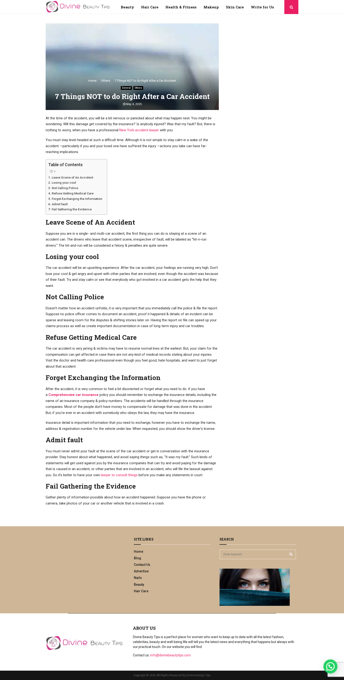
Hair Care (149, 7)
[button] (330, 666)
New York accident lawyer (139, 130)
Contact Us (142, 565)
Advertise (141, 571)
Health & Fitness (181, 7)
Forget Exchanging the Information (77, 199)
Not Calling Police (65, 188)
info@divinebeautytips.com (170, 655)
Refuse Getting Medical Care (73, 193)
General (126, 88)
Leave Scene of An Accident (72, 177)
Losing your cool (64, 182)
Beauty (127, 7)
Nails (138, 578)
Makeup (211, 7)
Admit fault (60, 204)
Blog (137, 558)
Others (138, 88)
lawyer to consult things (119, 475)
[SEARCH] (291, 554)
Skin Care (235, 7)
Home (138, 551)
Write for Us (262, 7)
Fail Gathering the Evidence (72, 209)
